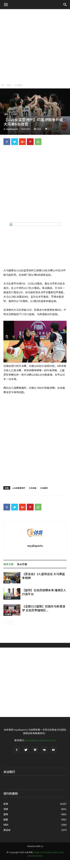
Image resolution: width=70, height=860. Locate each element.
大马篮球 (18, 85)
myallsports (12, 129)
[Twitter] (25, 749)
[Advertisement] (35, 45)
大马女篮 (32, 488)
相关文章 (8, 564)
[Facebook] (16, 749)
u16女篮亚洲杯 (18, 488)
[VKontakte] (44, 749)
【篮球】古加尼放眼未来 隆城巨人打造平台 (44, 592)
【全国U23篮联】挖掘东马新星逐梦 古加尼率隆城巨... (43, 608)
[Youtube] (53, 749)
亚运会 (7, 582)
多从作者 (22, 564)
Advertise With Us (35, 846)
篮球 (9, 85)
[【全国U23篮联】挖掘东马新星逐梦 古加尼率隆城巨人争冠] (11, 610)
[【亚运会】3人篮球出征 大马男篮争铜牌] (11, 578)
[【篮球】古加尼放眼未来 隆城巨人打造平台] (11, 594)
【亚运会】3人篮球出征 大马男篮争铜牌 (43, 576)
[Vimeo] (35, 749)
